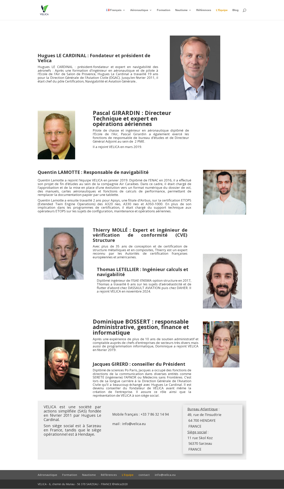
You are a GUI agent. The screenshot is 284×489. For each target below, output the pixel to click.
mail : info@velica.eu (129, 423)
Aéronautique (139, 10)
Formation (163, 10)
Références (203, 10)
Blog (235, 10)
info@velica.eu (165, 475)
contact (144, 475)
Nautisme (181, 10)
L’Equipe (222, 10)
